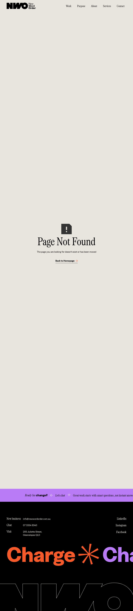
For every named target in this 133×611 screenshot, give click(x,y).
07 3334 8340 (30, 525)
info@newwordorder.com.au (37, 518)
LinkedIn (121, 518)
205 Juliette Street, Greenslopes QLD (32, 533)
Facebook (121, 532)
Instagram (121, 525)
